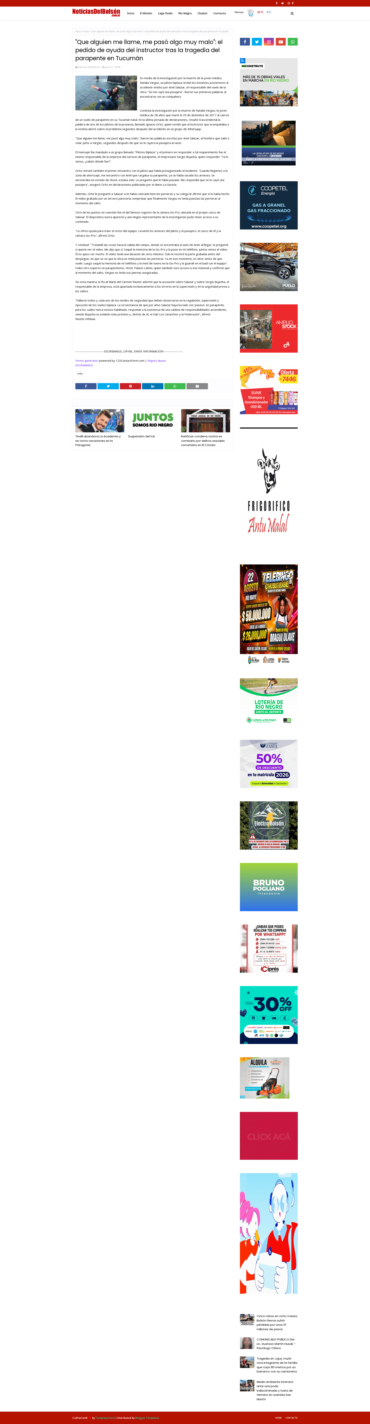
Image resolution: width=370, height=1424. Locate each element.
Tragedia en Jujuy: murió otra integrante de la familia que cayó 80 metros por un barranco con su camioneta (277, 1365)
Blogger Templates (147, 1418)
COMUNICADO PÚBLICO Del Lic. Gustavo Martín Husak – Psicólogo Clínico (276, 1343)
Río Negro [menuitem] (185, 13)
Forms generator (86, 360)
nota (85, 31)
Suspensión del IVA (141, 436)
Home (278, 1417)
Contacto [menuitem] (219, 13)
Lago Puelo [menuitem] (165, 13)
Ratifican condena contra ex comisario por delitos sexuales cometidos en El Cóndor (203, 440)
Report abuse (157, 360)
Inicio (78, 31)
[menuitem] (252, 12)
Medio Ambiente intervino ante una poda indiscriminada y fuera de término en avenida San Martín (275, 1390)
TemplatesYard (105, 1418)
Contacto (292, 1417)
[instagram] (289, 3)
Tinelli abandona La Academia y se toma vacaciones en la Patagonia (98, 440)
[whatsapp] (293, 42)
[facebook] (276, 3)
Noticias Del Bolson (89, 67)
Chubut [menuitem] (203, 13)
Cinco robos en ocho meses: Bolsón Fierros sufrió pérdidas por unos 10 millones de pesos (277, 1322)
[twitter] (282, 3)
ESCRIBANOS (84, 365)
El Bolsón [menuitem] (146, 13)
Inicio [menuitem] (130, 13)
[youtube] (281, 42)
